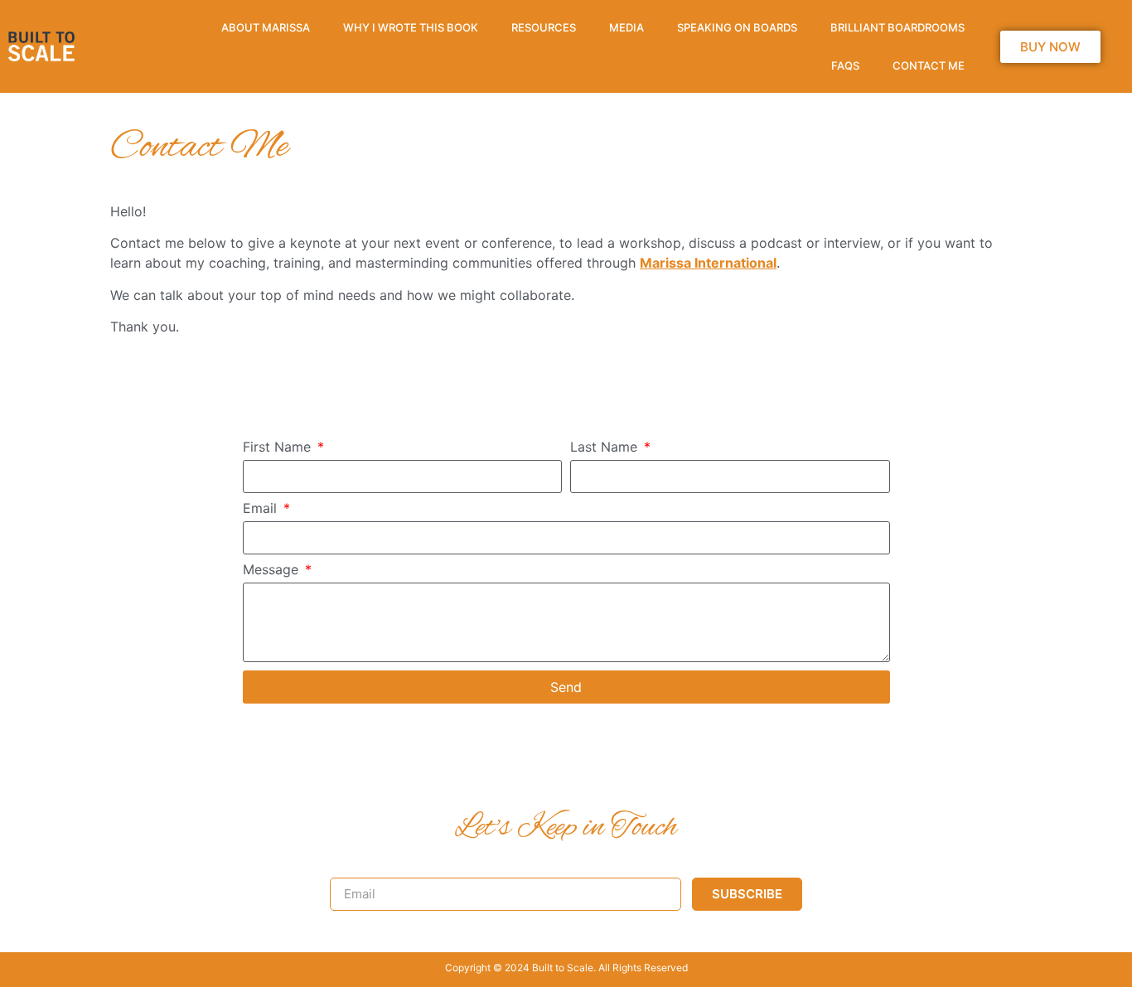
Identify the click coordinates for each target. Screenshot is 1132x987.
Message (272, 570)
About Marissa (265, 27)
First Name (279, 447)
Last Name (605, 447)
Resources (543, 27)
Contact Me (929, 65)
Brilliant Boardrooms (897, 27)
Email (262, 508)
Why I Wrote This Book (410, 27)
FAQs (845, 65)
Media (626, 27)
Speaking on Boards (737, 27)
